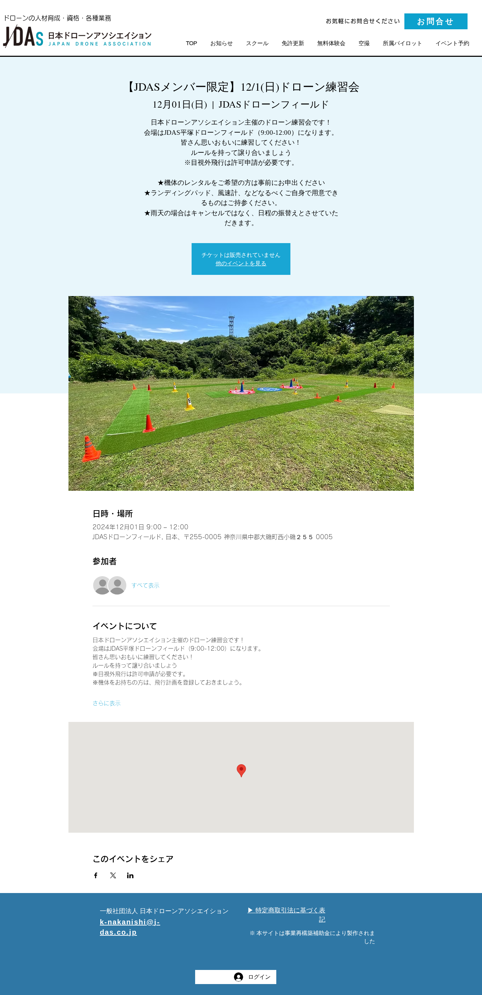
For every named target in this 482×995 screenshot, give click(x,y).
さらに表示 (106, 703)
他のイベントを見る (241, 263)
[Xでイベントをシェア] (113, 875)
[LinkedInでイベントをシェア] (130, 875)
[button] (452, 43)
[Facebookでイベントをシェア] (95, 875)
